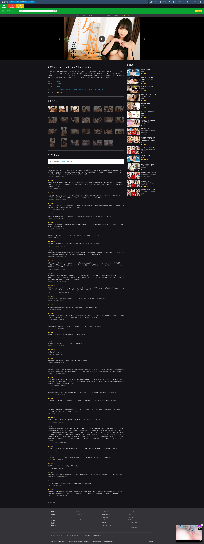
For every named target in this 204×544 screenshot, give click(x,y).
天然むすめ (130, 517)
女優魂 (58, 86)
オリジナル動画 (61, 89)
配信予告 (116, 15)
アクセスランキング (55, 535)
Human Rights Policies (96, 541)
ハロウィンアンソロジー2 (147, 147)
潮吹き (75, 89)
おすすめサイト (131, 511)
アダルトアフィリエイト (70, 535)
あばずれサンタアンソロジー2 (148, 172)
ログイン (192, 11)
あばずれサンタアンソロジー (148, 189)
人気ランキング (54, 525)
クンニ (95, 89)
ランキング (99, 15)
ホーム (77, 15)
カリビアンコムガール (132, 527)
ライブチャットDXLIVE (132, 525)
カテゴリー (79, 517)
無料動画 (107, 15)
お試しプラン (125, 15)
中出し (71, 89)
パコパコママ (130, 519)
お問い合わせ (105, 517)
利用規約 (104, 522)
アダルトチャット (97, 535)
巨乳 (80, 89)
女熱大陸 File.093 (145, 155)
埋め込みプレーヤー (54, 502)
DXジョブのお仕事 (84, 535)
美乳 (67, 89)
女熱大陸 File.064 (145, 69)
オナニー (84, 89)
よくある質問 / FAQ (106, 514)
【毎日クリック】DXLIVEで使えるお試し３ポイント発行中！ (22, 1)
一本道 (129, 514)
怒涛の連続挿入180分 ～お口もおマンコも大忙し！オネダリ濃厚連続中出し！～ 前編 (148, 138)
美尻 (99, 89)
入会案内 (199, 11)
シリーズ (78, 519)
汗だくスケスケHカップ (147, 86)
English (151, 541)
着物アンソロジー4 (146, 128)
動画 (84, 15)
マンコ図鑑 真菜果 (145, 103)
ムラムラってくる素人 (132, 522)
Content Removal (108, 541)
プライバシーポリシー (107, 525)
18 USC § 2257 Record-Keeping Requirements (77, 541)
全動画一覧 (79, 514)
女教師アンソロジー (146, 181)
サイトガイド (105, 511)
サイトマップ (105, 519)
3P (102, 89)
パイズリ (90, 89)
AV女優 (90, 15)
